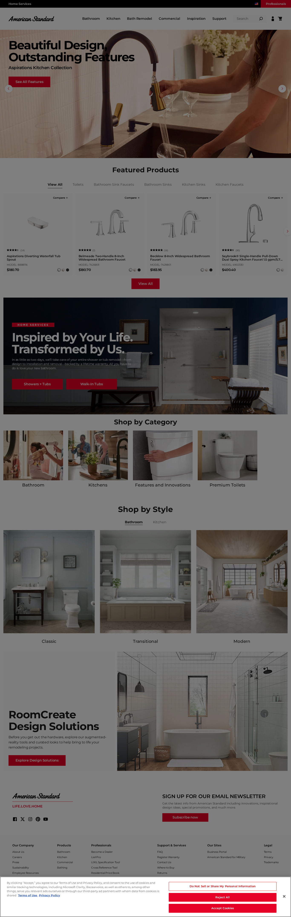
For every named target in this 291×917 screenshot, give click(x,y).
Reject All (222, 897)
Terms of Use (28, 895)
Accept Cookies (222, 908)
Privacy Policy (49, 895)
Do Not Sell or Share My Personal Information (223, 886)
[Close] (284, 896)
